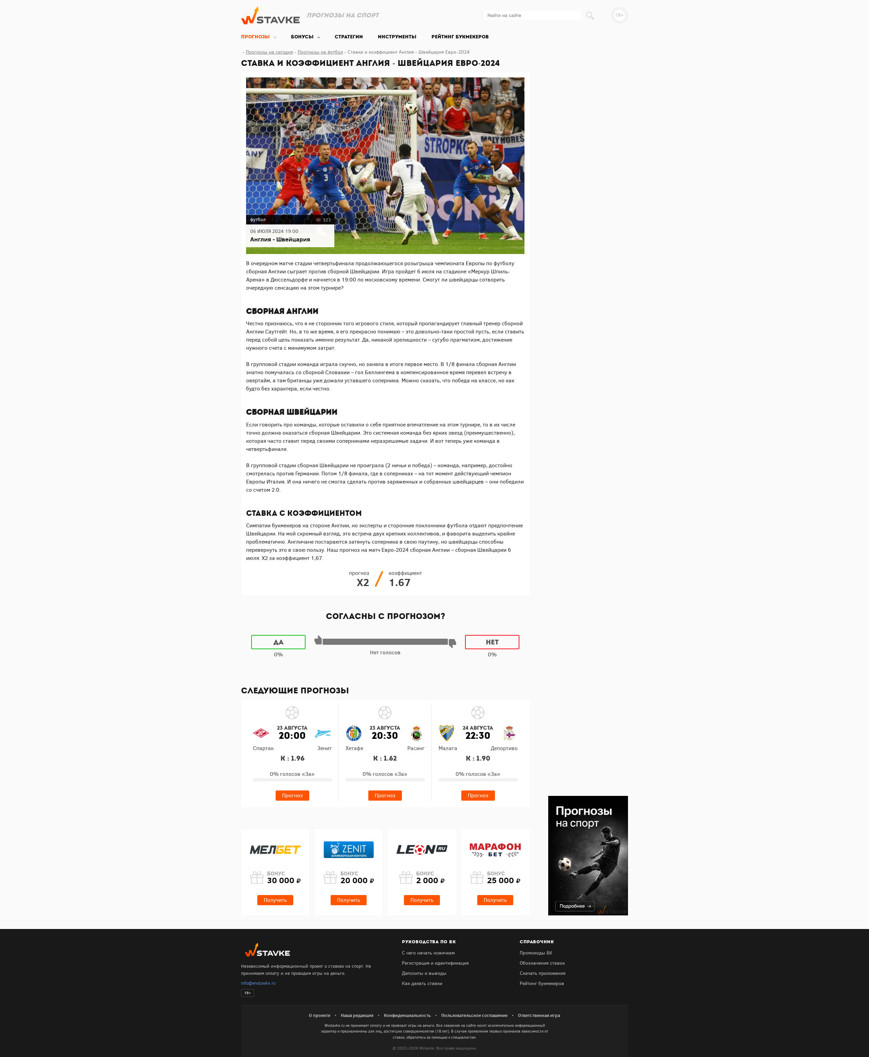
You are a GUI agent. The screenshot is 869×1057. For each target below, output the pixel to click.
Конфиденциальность (407, 1015)
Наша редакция (357, 1015)
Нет (492, 642)
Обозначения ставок (542, 963)
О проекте (319, 1015)
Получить (275, 900)
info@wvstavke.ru (258, 983)
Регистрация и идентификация (435, 963)
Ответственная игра (539, 1015)
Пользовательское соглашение (474, 1015)
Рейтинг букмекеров (542, 983)
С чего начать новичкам (428, 953)
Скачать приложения (543, 973)
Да (278, 642)
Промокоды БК (536, 953)
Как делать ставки (422, 983)
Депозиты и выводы (424, 973)
